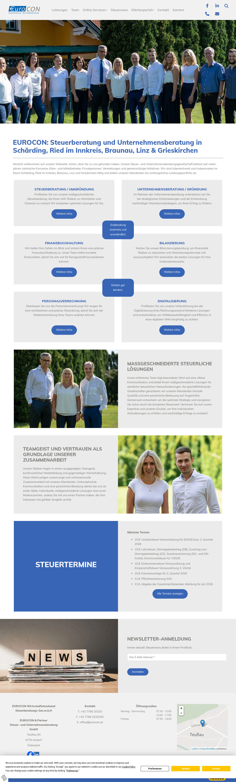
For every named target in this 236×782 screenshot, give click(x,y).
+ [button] (181, 708)
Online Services (94, 10)
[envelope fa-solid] (217, 14)
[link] (95, 10)
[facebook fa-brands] (207, 6)
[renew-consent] (4, 778)
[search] (226, 6)
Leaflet (195, 748)
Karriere (178, 10)
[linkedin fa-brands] (217, 6)
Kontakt (163, 10)
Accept (216, 768)
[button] (64, 214)
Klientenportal (141, 10)
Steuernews (119, 10)
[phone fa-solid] (207, 14)
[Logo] (24, 10)
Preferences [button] (72, 770)
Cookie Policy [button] (128, 767)
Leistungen (59, 10)
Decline (186, 768)
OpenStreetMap (208, 748)
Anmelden (138, 671)
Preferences (155, 768)
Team (75, 10)
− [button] (181, 713)
